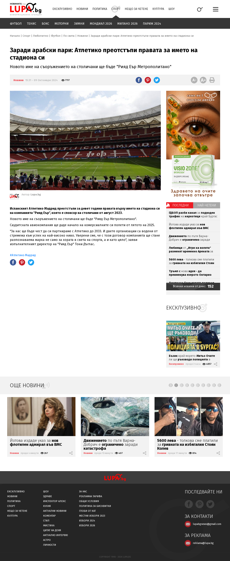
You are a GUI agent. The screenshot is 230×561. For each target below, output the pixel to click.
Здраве (47, 496)
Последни (180, 205)
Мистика (48, 525)
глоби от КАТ (87, 510)
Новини (82, 9)
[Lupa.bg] (14, 197)
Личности (49, 544)
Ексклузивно (62, 9)
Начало (15, 35)
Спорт (115, 9)
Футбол (16, 24)
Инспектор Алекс (54, 501)
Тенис (31, 24)
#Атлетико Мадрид (23, 255)
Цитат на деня (52, 530)
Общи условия (89, 501)
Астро (47, 540)
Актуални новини (54, 510)
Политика (99, 9)
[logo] (25, 9)
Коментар (49, 515)
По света (69, 35)
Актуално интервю (55, 535)
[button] (170, 385)
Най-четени (206, 205)
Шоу (171, 9)
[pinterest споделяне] (148, 80)
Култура (158, 9)
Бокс (45, 24)
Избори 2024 (87, 520)
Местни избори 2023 (92, 515)
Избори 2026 (87, 525)
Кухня (47, 506)
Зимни (79, 24)
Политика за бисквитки (95, 506)
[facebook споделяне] (139, 80)
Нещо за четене (136, 9)
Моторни (62, 24)
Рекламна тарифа (90, 496)
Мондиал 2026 (101, 24)
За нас (83, 491)
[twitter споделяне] (157, 80)
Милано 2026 (127, 24)
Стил (46, 520)
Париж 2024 (152, 24)
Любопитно (40, 35)
